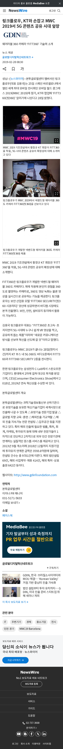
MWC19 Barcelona (29, 629)
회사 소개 (25, 743)
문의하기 (31, 727)
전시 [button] (53, 622)
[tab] (31, 694)
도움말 (31, 715)
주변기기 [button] (16, 622)
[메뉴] (4, 10)
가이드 (31, 708)
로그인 (15, 743)
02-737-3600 (32, 722)
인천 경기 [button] (9, 629)
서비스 (31, 701)
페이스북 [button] (7, 515)
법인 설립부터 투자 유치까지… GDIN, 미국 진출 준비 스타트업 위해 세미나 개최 (42, 592)
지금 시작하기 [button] (13, 660)
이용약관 (36, 743)
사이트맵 (47, 743)
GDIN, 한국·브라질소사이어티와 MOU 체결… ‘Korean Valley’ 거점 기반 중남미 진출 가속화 (41, 579)
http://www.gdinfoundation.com (35, 475)
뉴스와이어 (16, 79)
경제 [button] (28, 622)
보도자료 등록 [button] (31, 683)
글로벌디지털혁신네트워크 (17, 57)
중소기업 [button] (41, 622)
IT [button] (5, 622)
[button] (4, 69)
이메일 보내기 (11, 503)
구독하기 (53, 568)
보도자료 (31, 694)
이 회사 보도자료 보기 (15, 602)
